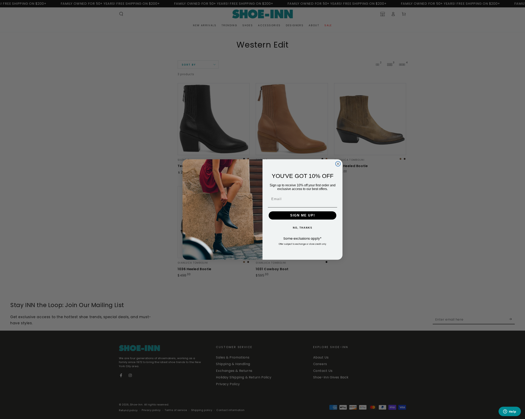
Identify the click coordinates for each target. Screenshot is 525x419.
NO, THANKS (302, 227)
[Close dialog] (338, 163)
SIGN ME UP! (302, 215)
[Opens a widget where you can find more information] (509, 412)
